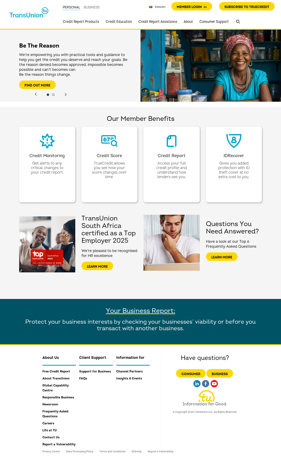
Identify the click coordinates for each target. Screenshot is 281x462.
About (188, 21)
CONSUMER (190, 374)
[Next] (65, 94)
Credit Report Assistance (157, 21)
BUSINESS (92, 7)
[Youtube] (214, 388)
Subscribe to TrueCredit (246, 7)
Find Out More (37, 85)
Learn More (97, 267)
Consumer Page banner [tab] (53, 94)
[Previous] (35, 94)
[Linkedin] (197, 388)
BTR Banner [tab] (48, 94)
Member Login (190, 7)
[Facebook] (205, 388)
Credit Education (119, 21)
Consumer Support (214, 21)
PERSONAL (71, 7)
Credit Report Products (81, 21)
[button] (238, 21)
